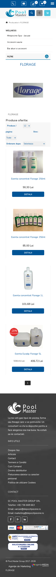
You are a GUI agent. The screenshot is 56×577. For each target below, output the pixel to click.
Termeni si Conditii (17, 462)
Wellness (11, 30)
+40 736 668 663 (26, 505)
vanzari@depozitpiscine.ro (27, 509)
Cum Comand (15, 466)
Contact (12, 458)
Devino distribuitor (17, 470)
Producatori (14, 22)
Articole (12, 454)
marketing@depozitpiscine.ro (29, 513)
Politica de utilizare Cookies (22, 482)
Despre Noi (14, 450)
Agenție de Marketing (20, 566)
